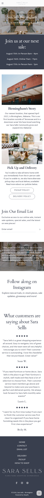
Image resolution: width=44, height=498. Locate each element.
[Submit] (39, 229)
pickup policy (22, 190)
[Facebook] (16, 482)
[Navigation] (2, 3)
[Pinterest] (27, 482)
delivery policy (22, 196)
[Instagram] (22, 482)
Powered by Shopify (22, 495)
